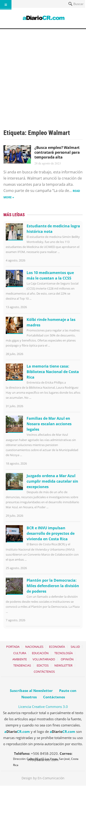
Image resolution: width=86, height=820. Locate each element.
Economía (57, 647)
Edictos (43, 665)
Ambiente (19, 659)
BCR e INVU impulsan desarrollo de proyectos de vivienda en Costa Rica (51, 533)
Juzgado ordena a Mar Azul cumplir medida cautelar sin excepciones (52, 481)
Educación (40, 653)
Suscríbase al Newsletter (31, 690)
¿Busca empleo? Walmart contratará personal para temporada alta (57, 152)
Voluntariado (44, 659)
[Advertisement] (43, 74)
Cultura (19, 653)
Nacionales (34, 647)
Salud (75, 647)
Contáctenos (44, 671)
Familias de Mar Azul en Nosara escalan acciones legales (49, 424)
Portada (12, 647)
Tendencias (22, 665)
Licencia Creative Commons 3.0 (43, 706)
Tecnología (63, 653)
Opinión (67, 659)
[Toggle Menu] (5, 5)
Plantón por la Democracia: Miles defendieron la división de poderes (53, 586)
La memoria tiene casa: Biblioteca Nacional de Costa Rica (53, 372)
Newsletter (63, 665)
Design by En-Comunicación (43, 778)
